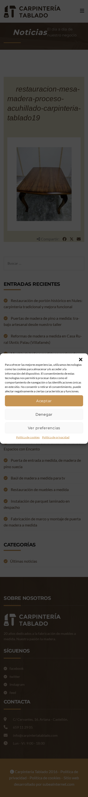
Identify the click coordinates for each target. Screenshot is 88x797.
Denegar (44, 414)
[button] (80, 359)
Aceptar (44, 400)
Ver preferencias (44, 427)
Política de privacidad (55, 437)
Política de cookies (28, 437)
